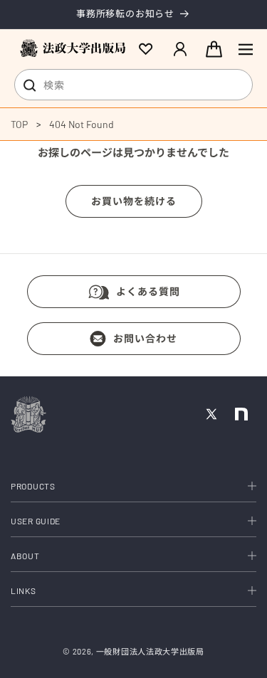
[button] (245, 49)
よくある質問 (148, 291)
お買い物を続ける (134, 201)
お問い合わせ (145, 338)
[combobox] (133, 84)
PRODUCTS (33, 486)
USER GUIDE (36, 521)
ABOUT (25, 556)
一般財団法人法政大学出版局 (150, 651)
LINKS (23, 590)
